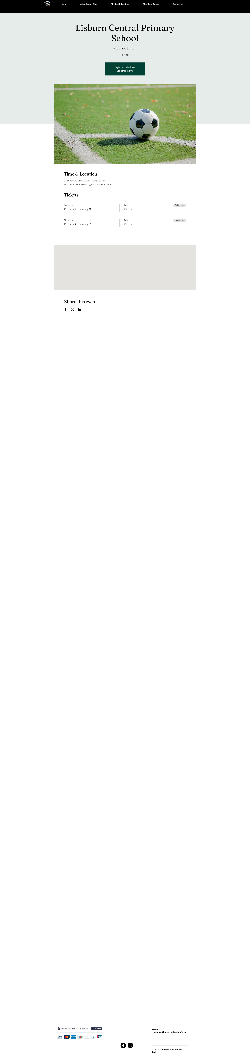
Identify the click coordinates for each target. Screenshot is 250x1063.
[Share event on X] (72, 309)
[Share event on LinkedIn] (79, 309)
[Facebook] (123, 1045)
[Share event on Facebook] (65, 309)
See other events (125, 70)
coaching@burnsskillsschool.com (169, 1032)
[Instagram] (130, 1045)
